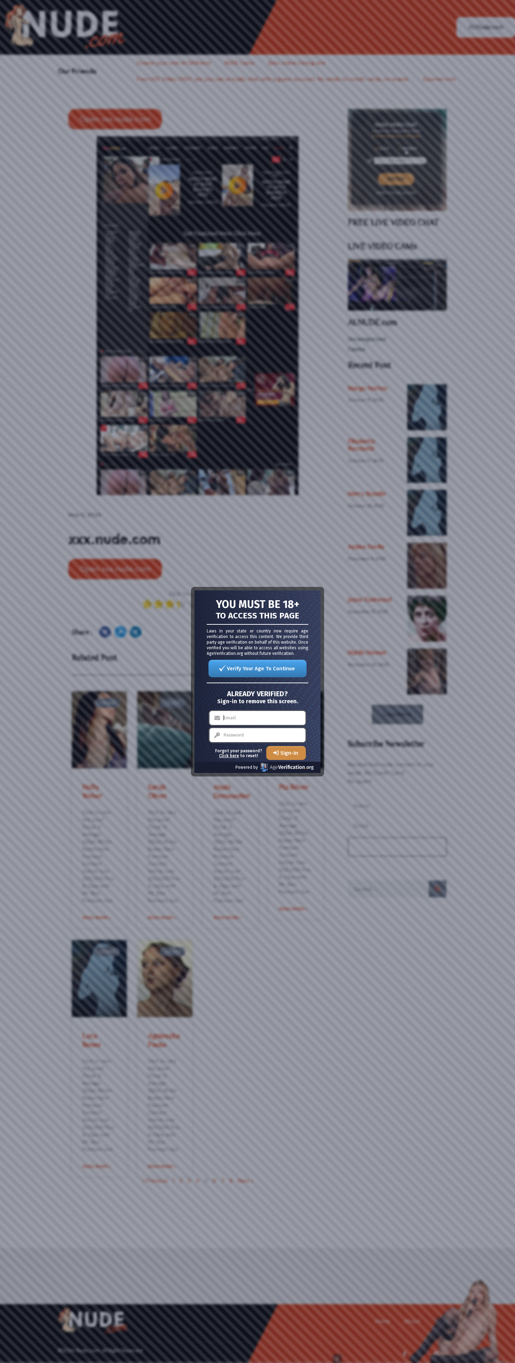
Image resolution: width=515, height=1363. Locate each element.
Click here (229, 755)
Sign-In (289, 753)
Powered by (246, 767)
